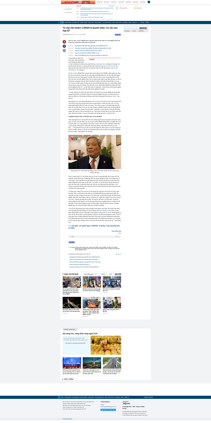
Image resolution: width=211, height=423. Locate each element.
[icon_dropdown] (149, 2)
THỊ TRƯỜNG (125, 22)
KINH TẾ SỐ (118, 22)
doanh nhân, (92, 247)
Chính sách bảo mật (67, 419)
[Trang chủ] (59, 22)
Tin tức (134, 31)
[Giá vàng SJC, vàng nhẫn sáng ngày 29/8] (106, 345)
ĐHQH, (97, 247)
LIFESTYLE (134, 22)
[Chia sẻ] (64, 46)
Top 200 (151, 397)
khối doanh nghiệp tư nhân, (101, 248)
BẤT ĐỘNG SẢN (75, 22)
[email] (64, 50)
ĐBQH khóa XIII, (79, 248)
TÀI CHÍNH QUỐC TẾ (106, 22)
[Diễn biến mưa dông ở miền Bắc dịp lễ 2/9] (112, 282)
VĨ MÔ (113, 22)
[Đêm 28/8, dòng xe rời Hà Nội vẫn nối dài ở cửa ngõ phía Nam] (72, 302)
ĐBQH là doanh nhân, (88, 248)
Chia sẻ (118, 34)
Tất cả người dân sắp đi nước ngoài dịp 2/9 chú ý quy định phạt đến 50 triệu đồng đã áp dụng (71, 291)
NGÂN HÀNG (91, 22)
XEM (118, 274)
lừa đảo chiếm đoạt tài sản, (82, 247)
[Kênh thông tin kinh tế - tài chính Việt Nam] (78, 2)
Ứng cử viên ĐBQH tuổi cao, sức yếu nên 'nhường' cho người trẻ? (91, 55)
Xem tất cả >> (119, 254)
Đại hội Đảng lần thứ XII (82, 254)
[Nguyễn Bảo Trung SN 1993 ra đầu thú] (112, 302)
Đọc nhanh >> (112, 6)
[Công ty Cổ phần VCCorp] (135, 403)
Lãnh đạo (141, 31)
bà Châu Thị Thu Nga (112, 66)
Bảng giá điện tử (68, 9)
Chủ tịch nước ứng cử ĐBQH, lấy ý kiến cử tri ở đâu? (88, 50)
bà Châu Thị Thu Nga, (112, 247)
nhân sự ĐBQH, (102, 247)
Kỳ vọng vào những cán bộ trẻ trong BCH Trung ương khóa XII (84, 267)
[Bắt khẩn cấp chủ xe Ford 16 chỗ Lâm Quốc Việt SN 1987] (92, 282)
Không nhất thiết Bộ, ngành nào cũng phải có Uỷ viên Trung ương (84, 262)
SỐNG (129, 22)
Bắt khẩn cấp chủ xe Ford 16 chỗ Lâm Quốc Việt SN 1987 (92, 289)
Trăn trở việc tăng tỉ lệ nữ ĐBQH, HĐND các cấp (87, 53)
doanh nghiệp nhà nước (81, 249)
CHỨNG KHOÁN (67, 22)
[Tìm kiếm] (143, 28)
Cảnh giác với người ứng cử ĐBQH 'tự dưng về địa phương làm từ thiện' (93, 48)
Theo (94, 236)
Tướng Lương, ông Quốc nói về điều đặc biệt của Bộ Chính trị (83, 259)
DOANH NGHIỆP (83, 22)
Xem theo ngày (88, 274)
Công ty (128, 31)
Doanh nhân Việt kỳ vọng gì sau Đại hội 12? (79, 264)
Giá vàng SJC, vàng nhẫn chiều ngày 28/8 (75, 343)
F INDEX (147, 22)
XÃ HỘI (62, 22)
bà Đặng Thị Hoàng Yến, (114, 248)
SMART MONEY (98, 22)
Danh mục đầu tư (68, 12)
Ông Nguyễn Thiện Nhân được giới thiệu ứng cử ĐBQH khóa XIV (91, 45)
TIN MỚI (91, 59)
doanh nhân (102, 64)
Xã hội (83, 34)
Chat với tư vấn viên (109, 409)
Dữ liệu (142, 22)
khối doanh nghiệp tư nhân (103, 210)
